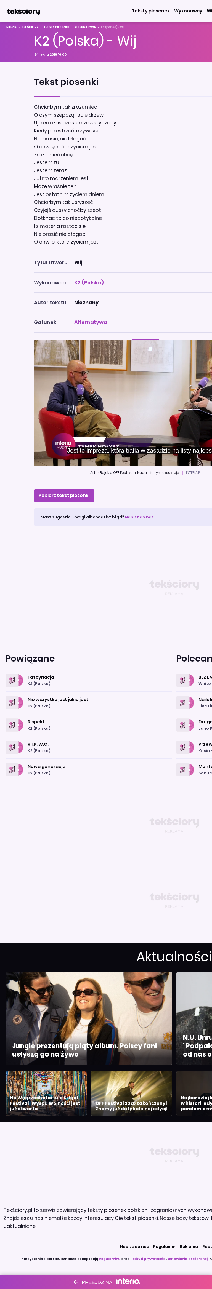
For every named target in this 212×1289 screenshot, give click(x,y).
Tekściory (30, 27)
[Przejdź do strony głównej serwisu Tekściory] (23, 11)
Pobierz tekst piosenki (64, 495)
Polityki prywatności (148, 1258)
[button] (151, 11)
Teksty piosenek (56, 27)
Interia (11, 27)
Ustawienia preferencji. (188, 1259)
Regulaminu (109, 1258)
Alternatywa (85, 27)
